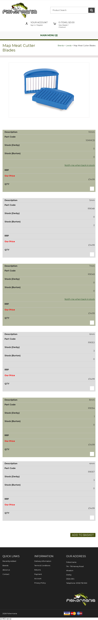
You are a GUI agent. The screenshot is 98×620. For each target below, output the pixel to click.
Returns (37, 570)
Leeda (68, 45)
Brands (61, 45)
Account (37, 578)
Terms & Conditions (42, 565)
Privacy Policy (40, 583)
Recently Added (9, 561)
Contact (6, 574)
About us (6, 570)
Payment (38, 574)
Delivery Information (42, 561)
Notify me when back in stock (80, 165)
